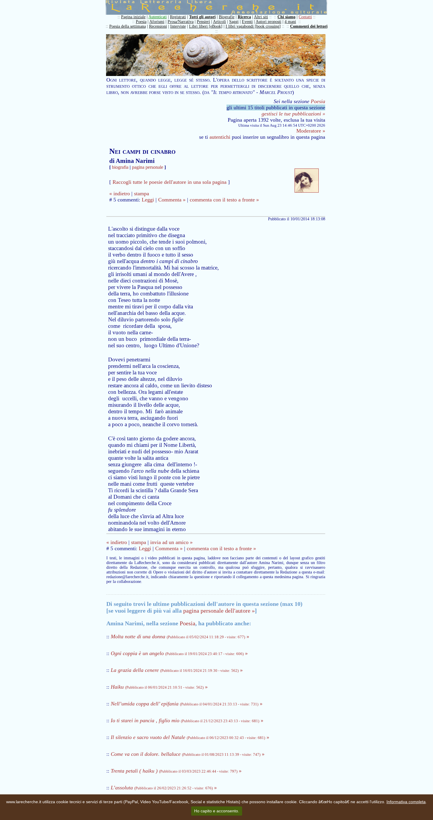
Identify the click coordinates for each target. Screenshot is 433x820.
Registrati (178, 17)
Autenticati (157, 17)
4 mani (290, 21)
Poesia (141, 21)
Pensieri (203, 21)
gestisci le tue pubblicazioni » (293, 114)
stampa (141, 193)
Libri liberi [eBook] (205, 26)
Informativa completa (406, 801)
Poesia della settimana (127, 26)
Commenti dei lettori (309, 26)
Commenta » (172, 200)
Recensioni (158, 26)
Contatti (305, 17)
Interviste (178, 26)
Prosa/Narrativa (181, 21)
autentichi (219, 137)
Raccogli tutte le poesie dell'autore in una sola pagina (170, 182)
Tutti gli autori (202, 17)
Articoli (219, 21)
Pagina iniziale (133, 17)
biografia (120, 167)
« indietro (119, 193)
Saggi (234, 21)
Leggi (148, 200)
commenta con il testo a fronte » (224, 200)
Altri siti (261, 17)
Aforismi (156, 21)
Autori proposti (268, 21)
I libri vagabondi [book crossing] (253, 26)
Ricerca (244, 17)
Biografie (226, 17)
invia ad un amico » (171, 542)
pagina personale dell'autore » (219, 610)
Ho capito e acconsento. (216, 811)
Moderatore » (310, 131)
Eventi (247, 21)
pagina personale (147, 167)
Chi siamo (286, 17)
